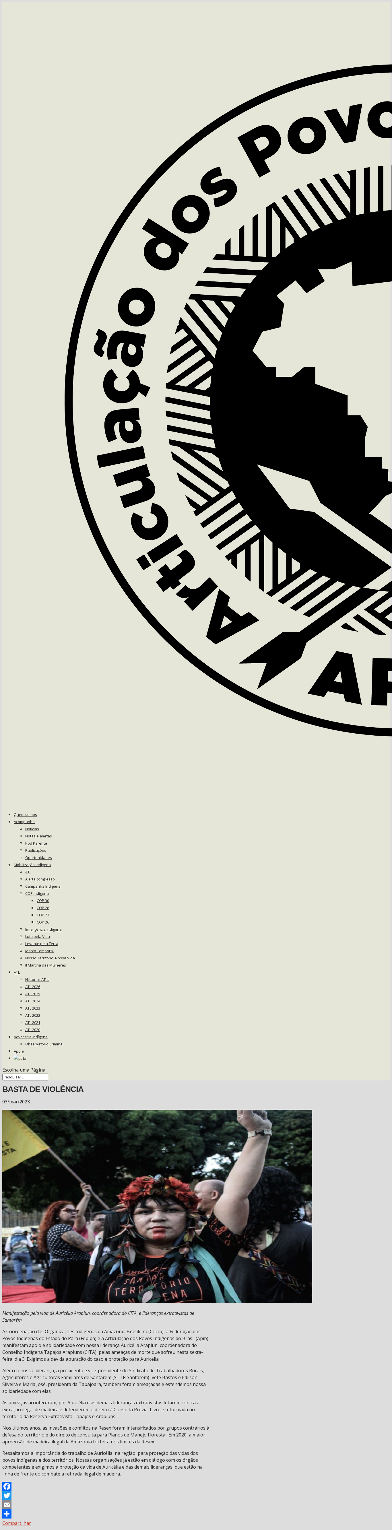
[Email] (106, 1504)
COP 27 (43, 914)
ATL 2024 (32, 1001)
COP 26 (43, 922)
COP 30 (43, 900)
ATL (28, 871)
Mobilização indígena (32, 864)
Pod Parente (36, 843)
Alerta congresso (40, 879)
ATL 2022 (32, 1015)
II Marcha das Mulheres (45, 965)
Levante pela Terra (41, 943)
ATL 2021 (32, 1022)
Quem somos (25, 814)
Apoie (19, 1051)
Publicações (35, 850)
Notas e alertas (38, 836)
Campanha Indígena (43, 886)
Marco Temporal (39, 950)
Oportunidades (38, 857)
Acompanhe (24, 821)
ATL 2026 (32, 986)
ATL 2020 (32, 1029)
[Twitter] (106, 1495)
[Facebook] (106, 1486)
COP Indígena (37, 893)
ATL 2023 (32, 1008)
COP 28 (43, 907)
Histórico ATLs (37, 979)
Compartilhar (16, 1523)
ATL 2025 (32, 993)
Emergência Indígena (43, 929)
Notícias (32, 828)
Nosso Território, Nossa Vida (50, 958)
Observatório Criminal (44, 1044)
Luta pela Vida (37, 936)
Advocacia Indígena (31, 1036)
